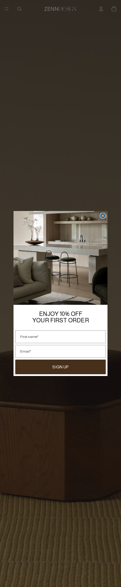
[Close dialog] (102, 215)
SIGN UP (60, 367)
